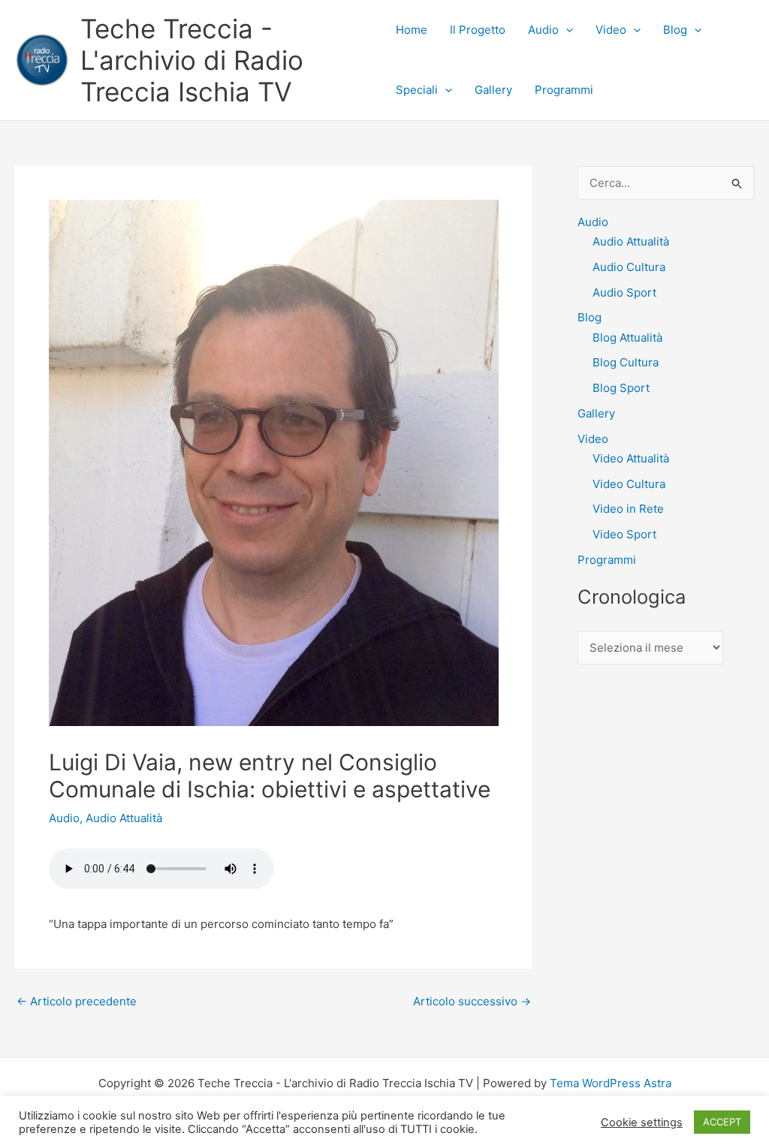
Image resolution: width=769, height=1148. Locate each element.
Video (611, 30)
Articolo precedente (77, 1001)
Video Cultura (629, 484)
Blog (675, 30)
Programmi (564, 90)
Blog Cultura (626, 362)
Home (411, 30)
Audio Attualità (124, 818)
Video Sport (624, 534)
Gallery (493, 90)
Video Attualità (631, 458)
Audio (543, 30)
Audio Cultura (629, 267)
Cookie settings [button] (642, 1122)
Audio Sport (624, 292)
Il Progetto (477, 30)
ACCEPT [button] (722, 1122)
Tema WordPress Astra (610, 1083)
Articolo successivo (472, 1001)
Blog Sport (621, 388)
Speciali (417, 90)
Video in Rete (628, 509)
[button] (566, 30)
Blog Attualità (627, 337)
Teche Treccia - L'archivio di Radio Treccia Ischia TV (191, 60)
